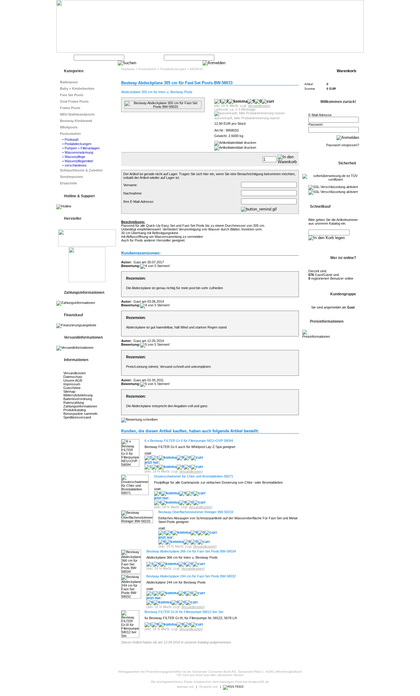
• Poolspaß (70, 139)
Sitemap (69, 391)
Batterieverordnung (77, 399)
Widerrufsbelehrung (78, 395)
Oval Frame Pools (74, 101)
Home (284, 57)
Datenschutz (72, 377)
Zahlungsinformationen (80, 406)
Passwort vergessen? (342, 145)
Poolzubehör (70, 134)
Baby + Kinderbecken (77, 88)
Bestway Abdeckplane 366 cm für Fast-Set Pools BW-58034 (191, 551)
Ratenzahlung (73, 402)
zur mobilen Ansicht (251, 656)
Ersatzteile (68, 183)
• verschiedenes (74, 165)
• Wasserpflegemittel (77, 161)
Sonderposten (71, 177)
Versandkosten (74, 373)
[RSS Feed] (233, 686)
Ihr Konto (305, 57)
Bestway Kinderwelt (76, 121)
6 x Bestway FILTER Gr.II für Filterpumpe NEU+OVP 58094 (189, 440)
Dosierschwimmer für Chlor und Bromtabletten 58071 (193, 476)
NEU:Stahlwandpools (77, 114)
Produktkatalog (74, 410)
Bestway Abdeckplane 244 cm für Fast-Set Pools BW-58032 (191, 576)
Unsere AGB (72, 380)
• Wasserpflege (73, 157)
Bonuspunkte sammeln (80, 413)
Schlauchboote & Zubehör (81, 170)
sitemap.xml (185, 686)
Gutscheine (72, 388)
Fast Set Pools (71, 95)
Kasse (351, 57)
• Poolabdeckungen (76, 144)
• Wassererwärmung (77, 152)
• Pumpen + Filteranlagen (81, 148)
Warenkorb (329, 57)
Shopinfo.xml (208, 686)
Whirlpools (68, 127)
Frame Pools (70, 108)
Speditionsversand (77, 417)
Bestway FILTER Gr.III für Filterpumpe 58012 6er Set (184, 612)
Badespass (69, 82)
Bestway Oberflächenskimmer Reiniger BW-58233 (195, 512)
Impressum (71, 384)
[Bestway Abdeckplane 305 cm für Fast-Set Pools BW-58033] (163, 106)
